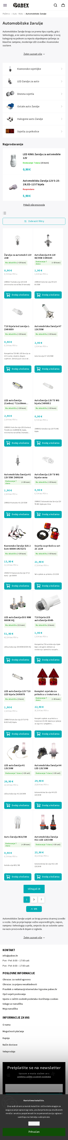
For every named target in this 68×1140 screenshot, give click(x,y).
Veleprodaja (9, 1051)
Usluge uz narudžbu (13, 1004)
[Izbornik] (5, 5)
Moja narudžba (10, 1009)
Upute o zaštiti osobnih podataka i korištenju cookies (30, 999)
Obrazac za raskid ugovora (17, 979)
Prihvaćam (34, 1132)
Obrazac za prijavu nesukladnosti (20, 984)
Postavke (34, 1123)
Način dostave (10, 1045)
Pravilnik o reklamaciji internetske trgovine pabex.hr (30, 989)
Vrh (35, 909)
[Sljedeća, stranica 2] (34, 899)
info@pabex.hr (10, 956)
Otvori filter (34, 221)
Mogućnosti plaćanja (13, 1031)
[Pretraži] (55, 5)
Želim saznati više (33, 54)
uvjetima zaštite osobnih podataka (34, 1076)
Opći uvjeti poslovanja (14, 994)
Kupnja (6, 1038)
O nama (6, 1025)
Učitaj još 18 (34, 889)
